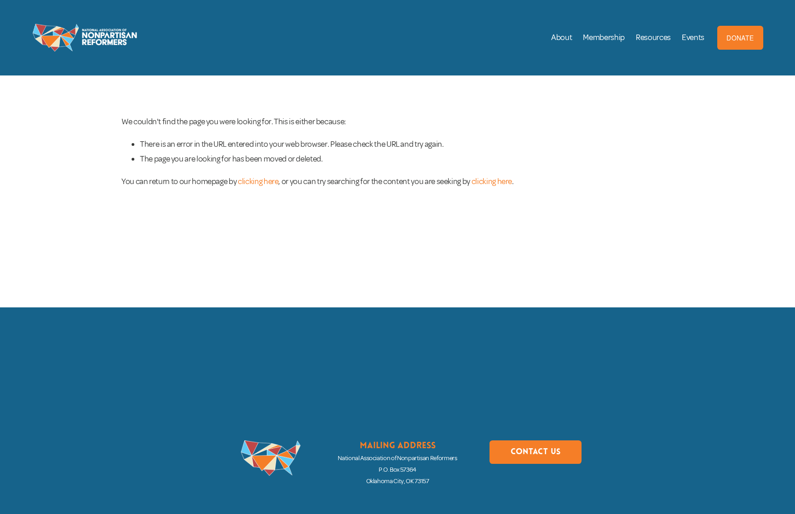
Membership (603, 37)
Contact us (536, 452)
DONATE (740, 37)
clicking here (258, 181)
